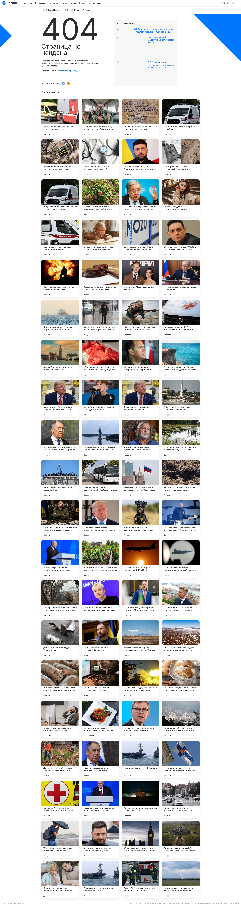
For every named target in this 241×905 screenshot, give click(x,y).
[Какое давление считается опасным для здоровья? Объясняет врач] (100, 158)
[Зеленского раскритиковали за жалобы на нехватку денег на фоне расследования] (100, 839)
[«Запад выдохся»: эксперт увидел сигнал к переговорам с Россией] (140, 839)
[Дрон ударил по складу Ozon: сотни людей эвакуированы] (140, 238)
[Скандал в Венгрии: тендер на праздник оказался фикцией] (181, 599)
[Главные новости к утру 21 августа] (140, 759)
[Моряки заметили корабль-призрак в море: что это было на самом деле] (140, 639)
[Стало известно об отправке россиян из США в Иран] (140, 559)
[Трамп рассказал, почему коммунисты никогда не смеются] (100, 519)
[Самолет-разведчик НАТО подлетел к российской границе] (181, 559)
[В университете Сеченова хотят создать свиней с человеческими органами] (60, 679)
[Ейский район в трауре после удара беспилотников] (60, 238)
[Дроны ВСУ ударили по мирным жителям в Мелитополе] (140, 879)
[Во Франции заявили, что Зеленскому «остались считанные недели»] (140, 158)
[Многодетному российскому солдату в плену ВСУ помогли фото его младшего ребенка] (100, 118)
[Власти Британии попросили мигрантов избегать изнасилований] (60, 358)
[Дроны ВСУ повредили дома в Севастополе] (60, 639)
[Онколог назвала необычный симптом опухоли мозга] (60, 719)
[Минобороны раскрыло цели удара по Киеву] (60, 479)
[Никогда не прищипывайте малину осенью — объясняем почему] (100, 198)
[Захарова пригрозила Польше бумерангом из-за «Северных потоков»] (140, 479)
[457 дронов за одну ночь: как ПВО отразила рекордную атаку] (140, 679)
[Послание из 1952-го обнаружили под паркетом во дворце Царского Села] (140, 118)
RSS (131, 903)
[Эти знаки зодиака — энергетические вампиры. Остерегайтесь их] (181, 198)
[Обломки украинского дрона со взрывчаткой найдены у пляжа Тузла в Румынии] (100, 439)
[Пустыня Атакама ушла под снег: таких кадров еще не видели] (181, 639)
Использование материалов (204, 903)
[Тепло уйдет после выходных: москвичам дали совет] (60, 839)
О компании (12, 903)
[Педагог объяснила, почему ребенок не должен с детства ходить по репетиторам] (60, 879)
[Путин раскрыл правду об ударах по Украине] (181, 278)
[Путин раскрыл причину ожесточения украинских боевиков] (60, 559)
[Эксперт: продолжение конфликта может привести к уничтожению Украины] (60, 599)
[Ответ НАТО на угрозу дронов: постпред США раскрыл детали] (140, 599)
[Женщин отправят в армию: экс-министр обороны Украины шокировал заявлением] (140, 318)
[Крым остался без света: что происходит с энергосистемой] (181, 719)
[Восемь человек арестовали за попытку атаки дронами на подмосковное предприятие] (60, 158)
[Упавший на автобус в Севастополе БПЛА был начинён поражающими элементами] (100, 479)
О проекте (139, 903)
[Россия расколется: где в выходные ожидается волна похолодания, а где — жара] (140, 519)
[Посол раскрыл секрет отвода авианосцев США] (100, 879)
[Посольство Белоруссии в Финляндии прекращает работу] (181, 759)
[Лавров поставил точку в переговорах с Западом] (100, 759)
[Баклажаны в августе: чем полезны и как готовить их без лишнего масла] (100, 719)
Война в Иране (52, 10)
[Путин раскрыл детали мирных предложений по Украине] (100, 799)
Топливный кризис (82, 10)
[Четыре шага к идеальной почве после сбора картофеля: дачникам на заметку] (181, 479)
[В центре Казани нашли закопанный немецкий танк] (181, 158)
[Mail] (4, 3)
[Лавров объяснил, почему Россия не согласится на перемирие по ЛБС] (60, 439)
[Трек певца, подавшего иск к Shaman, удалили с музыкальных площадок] (100, 599)
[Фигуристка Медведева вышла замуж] (140, 278)
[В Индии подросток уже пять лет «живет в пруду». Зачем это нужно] (181, 439)
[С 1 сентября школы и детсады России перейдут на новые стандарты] (100, 238)
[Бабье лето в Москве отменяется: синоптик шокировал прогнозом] (100, 318)
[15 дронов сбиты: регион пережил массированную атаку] (60, 198)
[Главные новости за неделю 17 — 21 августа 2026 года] (100, 639)
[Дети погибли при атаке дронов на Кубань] (181, 118)
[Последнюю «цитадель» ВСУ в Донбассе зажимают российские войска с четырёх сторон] (181, 839)
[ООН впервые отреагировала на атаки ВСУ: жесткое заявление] (140, 198)
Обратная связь (222, 903)
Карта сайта (234, 903)
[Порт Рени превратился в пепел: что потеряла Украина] (60, 278)
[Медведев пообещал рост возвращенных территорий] (140, 358)
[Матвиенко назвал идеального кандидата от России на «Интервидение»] (100, 398)
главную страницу (68, 71)
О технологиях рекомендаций (155, 903)
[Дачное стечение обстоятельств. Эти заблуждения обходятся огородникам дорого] (60, 759)
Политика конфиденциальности (180, 903)
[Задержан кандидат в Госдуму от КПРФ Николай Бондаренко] (100, 278)
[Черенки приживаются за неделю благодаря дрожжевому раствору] (100, 559)
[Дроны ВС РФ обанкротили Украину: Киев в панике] (100, 679)
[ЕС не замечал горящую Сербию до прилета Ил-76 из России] (181, 238)
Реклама (21, 903)
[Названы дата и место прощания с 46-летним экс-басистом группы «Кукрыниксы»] (181, 519)
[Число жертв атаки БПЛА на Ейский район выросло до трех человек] (181, 318)
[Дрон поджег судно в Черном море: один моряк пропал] (60, 318)
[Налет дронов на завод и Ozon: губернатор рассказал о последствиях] (60, 118)
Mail (4, 903)
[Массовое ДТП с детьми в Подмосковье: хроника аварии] (60, 799)
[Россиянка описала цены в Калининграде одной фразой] (181, 799)
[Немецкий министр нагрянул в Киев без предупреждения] (140, 719)
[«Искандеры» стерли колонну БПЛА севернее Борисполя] (181, 879)
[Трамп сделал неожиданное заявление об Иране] (140, 398)
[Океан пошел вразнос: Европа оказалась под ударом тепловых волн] (181, 358)
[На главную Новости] (12, 3)
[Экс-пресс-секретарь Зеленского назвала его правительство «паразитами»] (60, 519)
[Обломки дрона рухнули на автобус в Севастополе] (181, 398)
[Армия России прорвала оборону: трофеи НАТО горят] (140, 799)
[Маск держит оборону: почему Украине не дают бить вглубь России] (60, 398)
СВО (67, 10)
